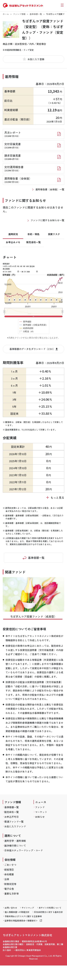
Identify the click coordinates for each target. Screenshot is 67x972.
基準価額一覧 (36, 14)
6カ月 (14, 266)
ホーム (6, 14)
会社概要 (9, 874)
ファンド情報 (19, 14)
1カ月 (5, 266)
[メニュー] (62, 5)
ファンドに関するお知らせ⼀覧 (47, 220)
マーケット (41, 812)
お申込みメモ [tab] (13, 242)
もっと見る (57, 497)
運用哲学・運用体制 (15, 840)
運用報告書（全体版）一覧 (49, 189)
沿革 (6, 879)
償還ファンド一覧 (14, 821)
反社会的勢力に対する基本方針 (48, 911)
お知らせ (40, 816)
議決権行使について (15, 845)
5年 (24, 266)
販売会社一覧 (11, 812)
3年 (21, 266)
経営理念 (9, 869)
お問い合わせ (11, 907)
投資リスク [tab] (54, 234)
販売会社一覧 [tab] (33, 242)
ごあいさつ (10, 864)
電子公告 (9, 888)
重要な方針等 (11, 893)
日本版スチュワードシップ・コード (23, 850)
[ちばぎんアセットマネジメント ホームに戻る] (23, 7)
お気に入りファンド (15, 826)
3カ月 (9, 266)
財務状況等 (10, 884)
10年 (27, 266)
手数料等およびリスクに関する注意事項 (23, 916)
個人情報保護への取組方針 (17, 911)
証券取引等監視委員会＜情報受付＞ (21, 920)
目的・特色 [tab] (33, 234)
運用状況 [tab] (13, 234)
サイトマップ (28, 907)
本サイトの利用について (50, 907)
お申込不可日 (11, 816)
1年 (18, 266)
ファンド (40, 807)
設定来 (32, 266)
